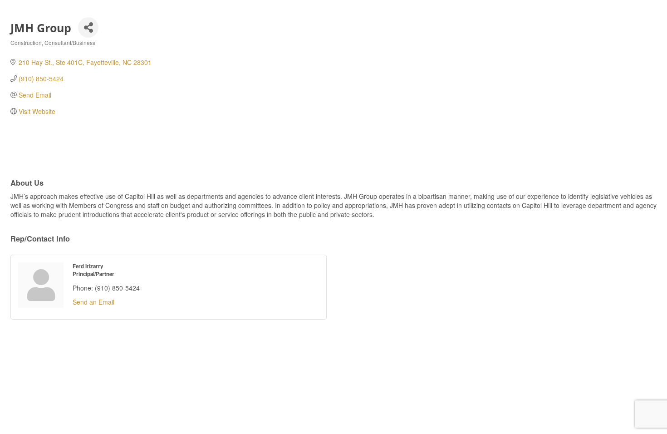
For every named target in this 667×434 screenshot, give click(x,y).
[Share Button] (88, 27)
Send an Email (93, 301)
